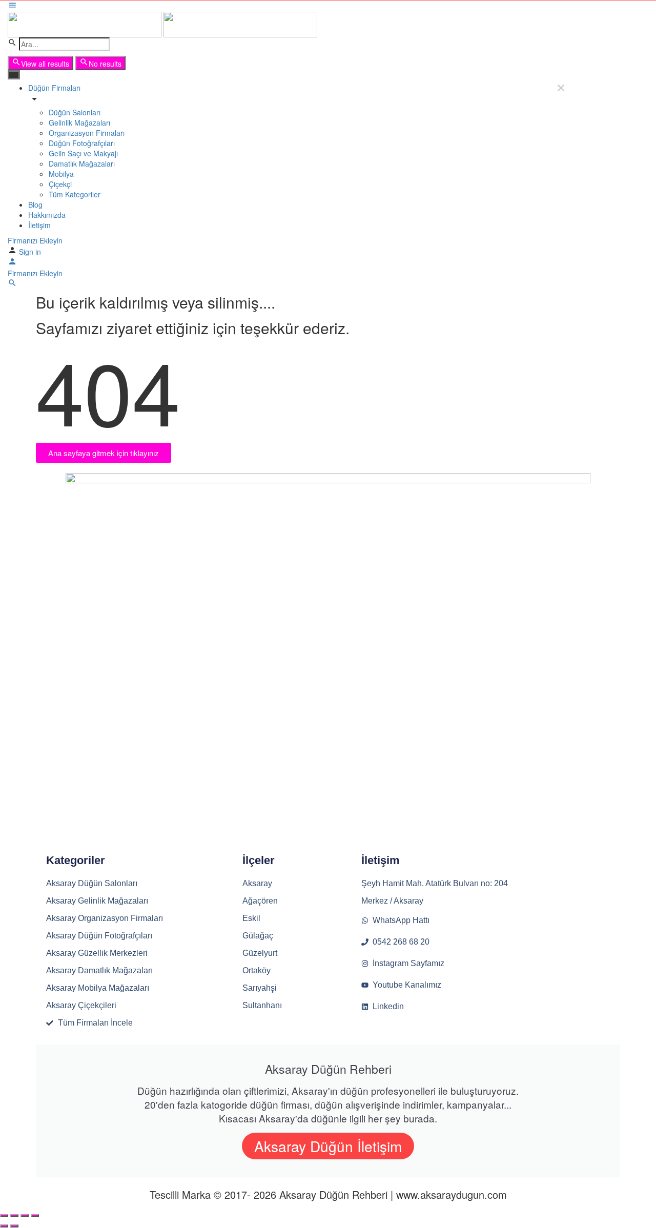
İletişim (39, 225)
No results (105, 63)
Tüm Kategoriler (74, 194)
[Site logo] (85, 23)
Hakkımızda (47, 215)
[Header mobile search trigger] (12, 284)
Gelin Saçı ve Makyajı (83, 153)
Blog (35, 204)
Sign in (30, 252)
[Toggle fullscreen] (24, 1215)
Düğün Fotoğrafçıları (82, 143)
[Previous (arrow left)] (4, 1225)
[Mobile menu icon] (287, 6)
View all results (45, 63)
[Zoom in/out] (35, 1215)
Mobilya (61, 174)
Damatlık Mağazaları (82, 163)
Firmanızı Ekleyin (35, 240)
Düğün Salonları (74, 112)
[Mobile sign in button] (12, 263)
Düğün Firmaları (54, 88)
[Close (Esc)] (4, 1215)
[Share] (14, 1215)
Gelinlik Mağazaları (79, 122)
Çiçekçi (60, 184)
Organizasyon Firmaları (87, 133)
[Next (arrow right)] (14, 1225)
